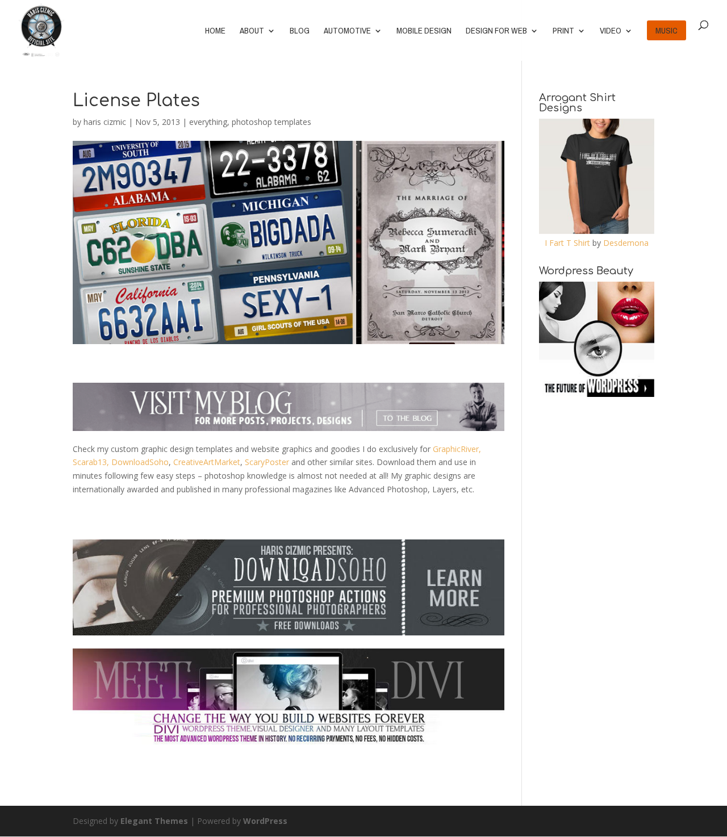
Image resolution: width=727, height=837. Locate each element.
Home (215, 31)
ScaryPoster (267, 462)
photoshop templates (271, 121)
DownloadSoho (140, 462)
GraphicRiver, (457, 448)
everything (208, 121)
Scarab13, (91, 462)
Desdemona (626, 242)
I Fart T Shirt (567, 242)
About (252, 31)
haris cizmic (104, 121)
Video (610, 31)
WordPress (265, 820)
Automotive (347, 31)
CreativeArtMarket (206, 462)
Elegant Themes (154, 820)
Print (563, 31)
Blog (300, 31)
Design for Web (496, 31)
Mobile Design (424, 31)
